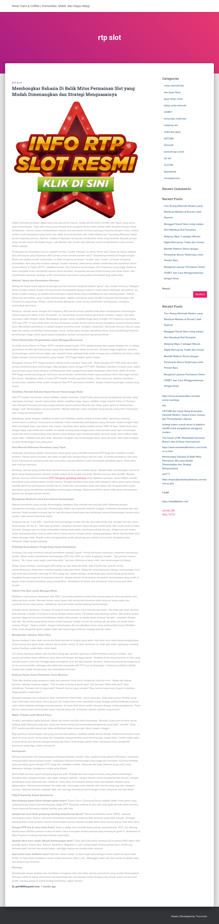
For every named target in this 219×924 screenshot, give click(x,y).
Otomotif (168, 145)
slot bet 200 (168, 510)
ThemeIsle (201, 916)
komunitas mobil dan (175, 118)
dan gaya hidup (172, 92)
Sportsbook (170, 171)
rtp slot (17, 83)
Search (166, 288)
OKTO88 (168, 138)
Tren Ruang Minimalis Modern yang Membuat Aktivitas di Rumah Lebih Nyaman (183, 212)
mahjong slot (171, 125)
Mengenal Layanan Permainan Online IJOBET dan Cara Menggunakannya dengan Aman (184, 273)
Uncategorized (172, 178)
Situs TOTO (168, 514)
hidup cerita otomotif (175, 105)
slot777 (166, 474)
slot (164, 405)
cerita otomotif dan (174, 85)
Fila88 (165, 492)
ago (48, 886)
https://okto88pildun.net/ (175, 501)
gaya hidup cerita (173, 98)
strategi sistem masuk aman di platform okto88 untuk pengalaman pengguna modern (183, 428)
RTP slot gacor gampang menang (67, 478)
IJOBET (168, 112)
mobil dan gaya (172, 131)
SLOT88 (168, 165)
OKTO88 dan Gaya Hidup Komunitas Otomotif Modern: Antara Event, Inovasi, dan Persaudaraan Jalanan (183, 415)
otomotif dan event (174, 151)
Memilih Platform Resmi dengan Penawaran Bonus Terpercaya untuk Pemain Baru (183, 254)
